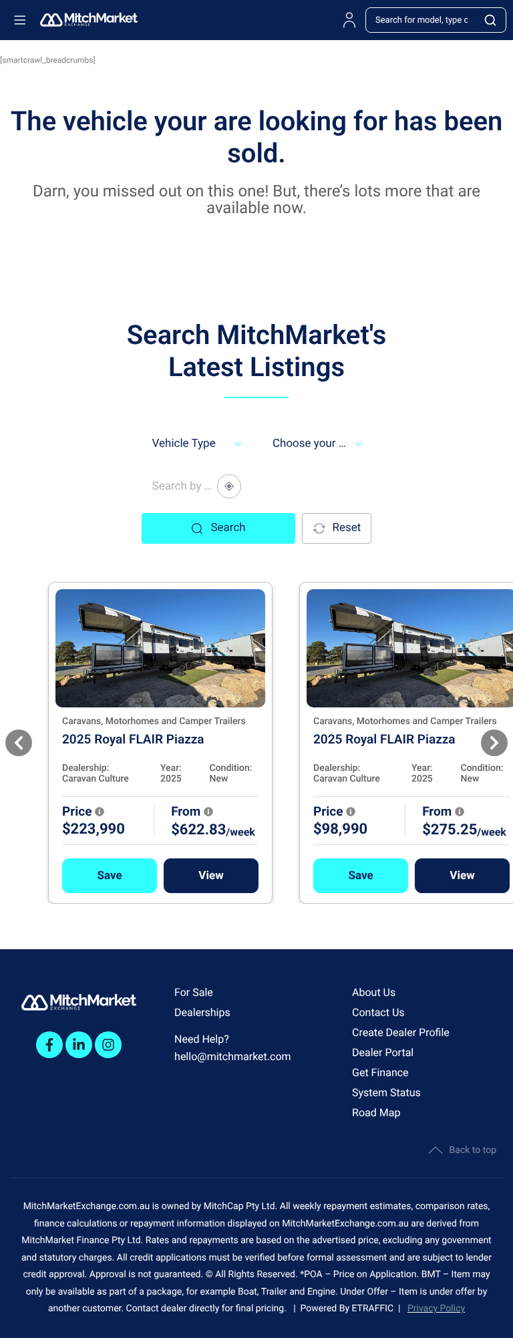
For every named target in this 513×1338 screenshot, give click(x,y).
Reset (347, 527)
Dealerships (202, 1012)
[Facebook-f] (49, 1044)
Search (227, 527)
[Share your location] (229, 486)
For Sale (193, 992)
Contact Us (378, 1012)
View (210, 875)
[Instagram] (108, 1044)
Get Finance (380, 1072)
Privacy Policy (436, 1308)
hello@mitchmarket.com (232, 1056)
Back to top (473, 1150)
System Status (386, 1092)
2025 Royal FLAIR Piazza (133, 739)
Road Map (376, 1112)
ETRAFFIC (375, 1308)
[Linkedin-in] (78, 1044)
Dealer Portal (382, 1052)
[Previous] (18, 742)
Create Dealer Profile (401, 1032)
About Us (373, 992)
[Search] (491, 20)
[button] (109, 875)
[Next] (494, 742)
